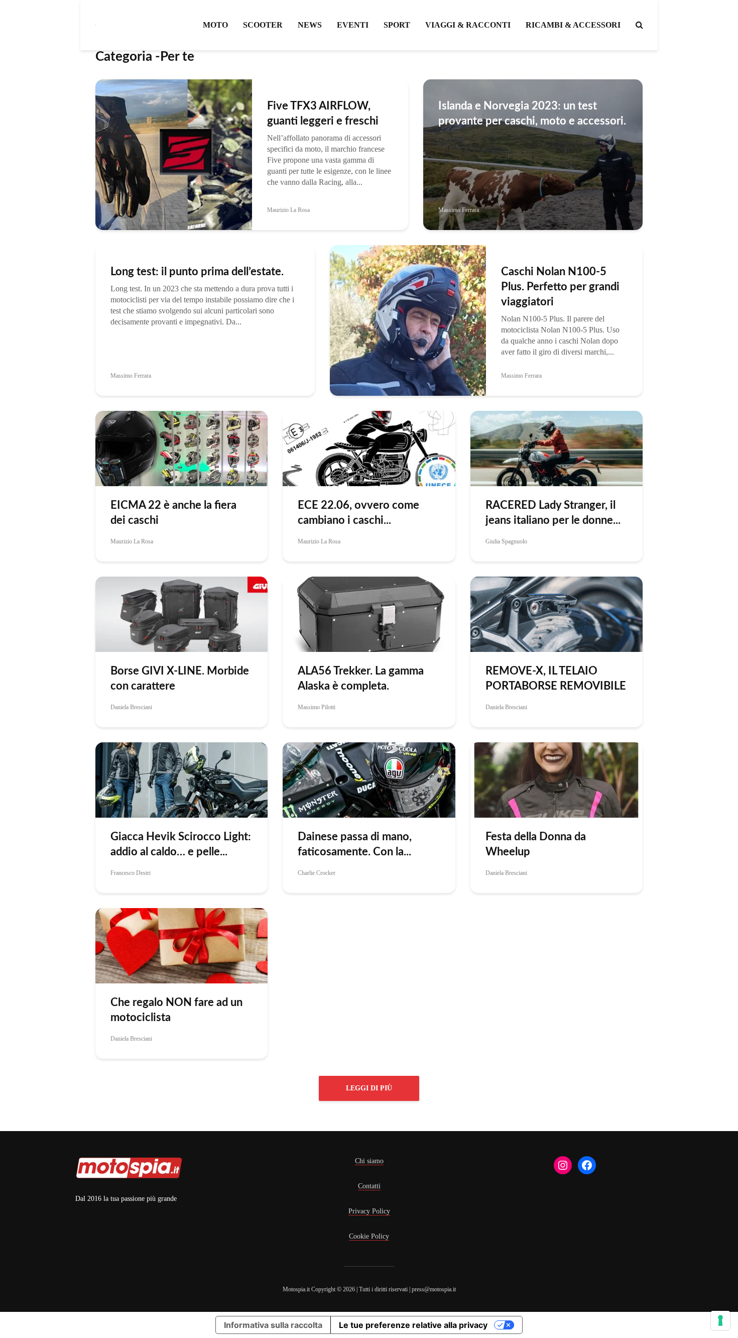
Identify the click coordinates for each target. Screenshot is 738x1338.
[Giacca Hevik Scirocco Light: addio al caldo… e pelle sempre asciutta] (181, 779)
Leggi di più (369, 1088)
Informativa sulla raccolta (273, 1325)
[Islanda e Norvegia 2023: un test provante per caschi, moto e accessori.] (533, 154)
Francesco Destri (130, 872)
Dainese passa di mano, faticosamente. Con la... (355, 844)
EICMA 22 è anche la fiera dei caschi (173, 513)
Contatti (369, 1186)
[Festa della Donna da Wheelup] (556, 779)
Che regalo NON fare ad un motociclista (176, 1010)
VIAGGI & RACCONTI (468, 25)
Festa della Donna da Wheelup (535, 844)
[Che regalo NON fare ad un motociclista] (181, 945)
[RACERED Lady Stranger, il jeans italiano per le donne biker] (556, 447)
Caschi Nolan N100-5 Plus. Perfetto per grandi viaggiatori (560, 286)
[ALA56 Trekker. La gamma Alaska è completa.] (369, 613)
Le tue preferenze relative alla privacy (413, 1325)
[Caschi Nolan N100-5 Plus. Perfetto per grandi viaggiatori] (408, 319)
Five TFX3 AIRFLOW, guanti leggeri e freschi (323, 113)
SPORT (397, 25)
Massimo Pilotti (316, 707)
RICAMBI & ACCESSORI (573, 25)
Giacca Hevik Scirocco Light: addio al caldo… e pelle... (180, 844)
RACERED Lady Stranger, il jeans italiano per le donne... (553, 513)
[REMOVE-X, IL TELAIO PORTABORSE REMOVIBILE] (556, 613)
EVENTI (352, 25)
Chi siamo (369, 1161)
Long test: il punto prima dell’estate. (197, 271)
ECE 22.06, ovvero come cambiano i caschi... (358, 513)
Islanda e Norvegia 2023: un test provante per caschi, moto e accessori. (532, 113)
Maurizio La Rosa (288, 209)
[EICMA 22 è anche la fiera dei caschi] (181, 447)
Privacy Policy (369, 1211)
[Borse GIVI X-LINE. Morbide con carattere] (181, 613)
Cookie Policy (369, 1236)
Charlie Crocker (316, 872)
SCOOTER (263, 25)
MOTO (215, 25)
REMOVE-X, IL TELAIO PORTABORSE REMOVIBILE (555, 678)
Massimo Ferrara (458, 209)
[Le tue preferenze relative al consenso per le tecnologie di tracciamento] (720, 1320)
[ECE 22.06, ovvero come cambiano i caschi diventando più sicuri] (369, 447)
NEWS (310, 25)
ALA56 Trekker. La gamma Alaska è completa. (361, 678)
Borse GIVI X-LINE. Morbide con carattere (179, 678)
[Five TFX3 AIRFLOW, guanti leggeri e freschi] (173, 154)
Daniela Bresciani (131, 707)
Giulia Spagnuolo (506, 541)
